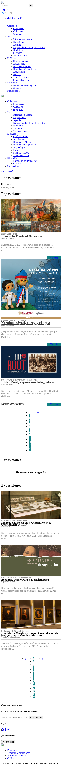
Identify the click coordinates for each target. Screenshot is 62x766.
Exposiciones (19, 42)
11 (30, 439)
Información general (22, 39)
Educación (12, 82)
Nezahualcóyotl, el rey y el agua (25, 323)
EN (12, 13)
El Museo (11, 58)
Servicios (17, 53)
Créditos (11, 758)
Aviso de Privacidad (16, 755)
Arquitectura (19, 63)
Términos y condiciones (18, 753)
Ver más (54, 258)
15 (30, 450)
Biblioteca (18, 50)
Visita (10, 36)
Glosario (17, 88)
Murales (17, 74)
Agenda (17, 44)
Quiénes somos (20, 61)
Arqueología (19, 72)
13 (30, 445)
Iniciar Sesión (16, 18)
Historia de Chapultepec (24, 69)
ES (5, 13)
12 (30, 442)
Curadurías (18, 28)
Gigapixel (18, 34)
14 (30, 447)
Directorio (12, 750)
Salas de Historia (21, 77)
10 (30, 437)
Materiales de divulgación (25, 85)
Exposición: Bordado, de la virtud (29, 47)
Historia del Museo (22, 66)
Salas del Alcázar (21, 80)
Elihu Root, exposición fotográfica (27, 382)
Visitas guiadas (20, 55)
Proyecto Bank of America (21, 236)
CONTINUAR (36, 717)
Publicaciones (13, 90)
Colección (12, 26)
